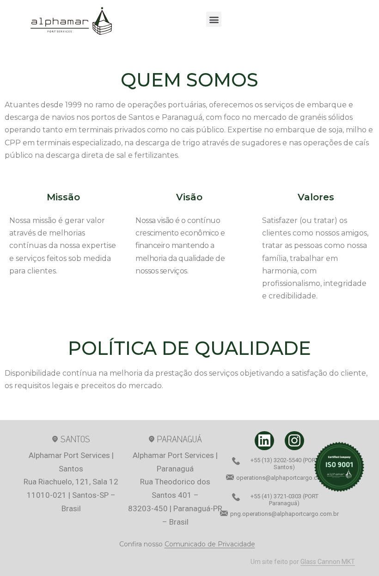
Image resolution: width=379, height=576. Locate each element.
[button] (213, 19)
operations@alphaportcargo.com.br (284, 477)
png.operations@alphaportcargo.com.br (284, 513)
